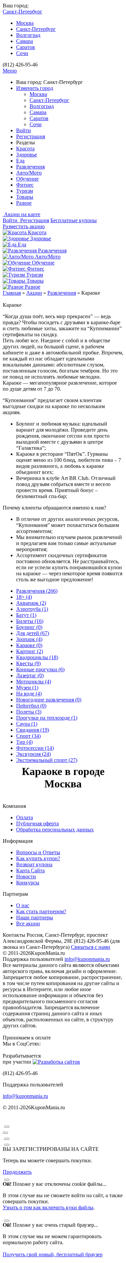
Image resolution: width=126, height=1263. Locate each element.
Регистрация (30, 136)
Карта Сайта (30, 870)
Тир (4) (24, 742)
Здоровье (26, 154)
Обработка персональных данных (55, 829)
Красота (25, 148)
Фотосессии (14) (35, 748)
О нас (22, 905)
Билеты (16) (29, 621)
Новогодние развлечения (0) (48, 699)
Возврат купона (34, 864)
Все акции (28, 923)
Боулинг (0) (29, 627)
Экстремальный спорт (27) (46, 760)
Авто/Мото (29, 173)
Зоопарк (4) (29, 639)
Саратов (25, 47)
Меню (10, 71)
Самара (24, 41)
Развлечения (30, 166)
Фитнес (25, 185)
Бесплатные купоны (73, 220)
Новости (26, 876)
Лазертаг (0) (30, 675)
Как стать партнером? (41, 911)
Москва (25, 23)
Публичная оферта (37, 823)
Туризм (24, 191)
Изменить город (34, 88)
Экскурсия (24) (33, 754)
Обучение (27, 179)
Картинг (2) (29, 651)
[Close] (6, 1127)
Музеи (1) (27, 687)
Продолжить (17, 1172)
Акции (34, 293)
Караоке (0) (29, 645)
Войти (23, 130)
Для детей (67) (32, 633)
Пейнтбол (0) (31, 706)
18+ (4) (24, 597)
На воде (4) (29, 693)
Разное (24, 203)
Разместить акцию (24, 226)
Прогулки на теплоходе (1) (46, 718)
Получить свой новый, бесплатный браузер (52, 1254)
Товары (24, 197)
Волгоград (28, 35)
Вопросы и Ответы (38, 852)
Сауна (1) (26, 724)
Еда (20, 160)
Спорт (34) (28, 736)
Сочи (22, 53)
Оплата (24, 817)
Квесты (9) (28, 663)
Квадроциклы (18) (37, 657)
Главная (12, 293)
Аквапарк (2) (31, 603)
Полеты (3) (28, 712)
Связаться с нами (90, 947)
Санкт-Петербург (36, 29)
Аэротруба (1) (32, 609)
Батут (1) (26, 615)
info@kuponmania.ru (87, 959)
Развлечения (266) (36, 591)
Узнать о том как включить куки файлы (48, 1207)
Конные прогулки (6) (40, 669)
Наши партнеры (34, 917)
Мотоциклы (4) (33, 681)
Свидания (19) (32, 730)
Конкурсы (27, 882)
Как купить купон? (38, 858)
